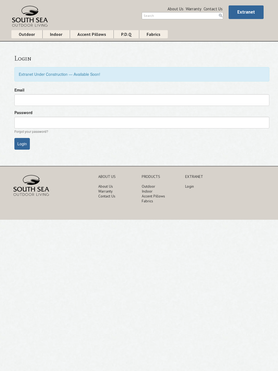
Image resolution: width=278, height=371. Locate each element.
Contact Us (213, 8)
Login (189, 186)
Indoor (56, 34)
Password (23, 112)
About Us (176, 8)
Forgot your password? (31, 131)
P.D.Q (126, 34)
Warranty (193, 8)
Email (19, 90)
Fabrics (153, 34)
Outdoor (27, 34)
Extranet (246, 12)
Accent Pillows (91, 34)
